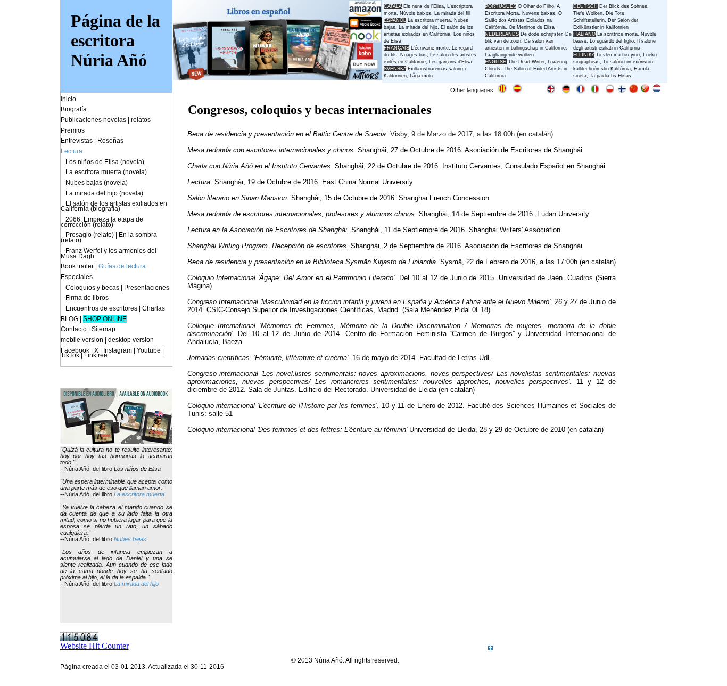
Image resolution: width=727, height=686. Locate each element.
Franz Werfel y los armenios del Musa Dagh (108, 253)
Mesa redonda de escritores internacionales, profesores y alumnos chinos (301, 214)
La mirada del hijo (136, 584)
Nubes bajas (130, 539)
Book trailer (77, 266)
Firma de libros (87, 297)
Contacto (74, 329)
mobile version (82, 340)
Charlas (153, 308)
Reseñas (110, 140)
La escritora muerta (429, 20)
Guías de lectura (122, 266)
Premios (73, 130)
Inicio (68, 99)
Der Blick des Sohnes (623, 6)
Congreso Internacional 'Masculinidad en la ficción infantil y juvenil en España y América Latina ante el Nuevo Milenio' (369, 302)
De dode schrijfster (541, 34)
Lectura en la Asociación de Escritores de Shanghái (267, 230)
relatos (141, 120)
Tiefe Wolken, (588, 13)
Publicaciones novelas (93, 120)
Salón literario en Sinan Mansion (237, 198)
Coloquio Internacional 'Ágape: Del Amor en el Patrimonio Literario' (291, 278)
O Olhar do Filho (536, 6)
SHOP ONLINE (105, 319)
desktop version (131, 340)
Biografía (74, 109)
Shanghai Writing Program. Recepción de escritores (266, 246)
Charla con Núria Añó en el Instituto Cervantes (259, 166)
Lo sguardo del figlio (612, 41)
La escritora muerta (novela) (106, 172)
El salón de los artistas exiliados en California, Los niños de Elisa (429, 34)
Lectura (198, 182)
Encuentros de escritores (101, 308)
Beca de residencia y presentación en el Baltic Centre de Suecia (286, 134)
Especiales (77, 277)
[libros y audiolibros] (277, 76)
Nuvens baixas (538, 13)
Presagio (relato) (89, 235)
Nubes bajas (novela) (96, 182)
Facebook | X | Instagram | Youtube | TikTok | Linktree (112, 353)
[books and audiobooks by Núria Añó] (116, 441)
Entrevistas (77, 140)
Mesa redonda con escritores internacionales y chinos (270, 150)
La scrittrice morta (617, 34)
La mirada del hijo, (420, 27)
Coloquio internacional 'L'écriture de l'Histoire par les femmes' (282, 406)
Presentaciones (146, 287)
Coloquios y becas (92, 287)
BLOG (69, 319)
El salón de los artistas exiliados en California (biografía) (114, 206)
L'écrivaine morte (430, 48)
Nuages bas (413, 55)
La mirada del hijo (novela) (104, 193)
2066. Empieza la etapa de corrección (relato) (102, 222)
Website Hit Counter (94, 645)
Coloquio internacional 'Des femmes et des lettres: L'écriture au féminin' (297, 430)
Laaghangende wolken (509, 55)
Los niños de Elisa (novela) (104, 162)
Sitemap (103, 329)
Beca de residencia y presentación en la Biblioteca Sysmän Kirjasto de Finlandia (311, 262)
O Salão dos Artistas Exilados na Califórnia (523, 20)
